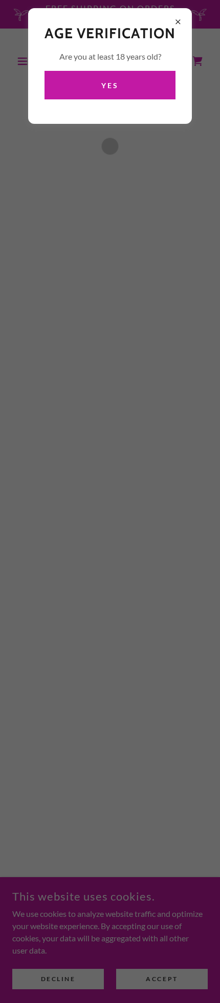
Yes (110, 85)
